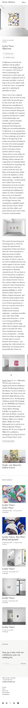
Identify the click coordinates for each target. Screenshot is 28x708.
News (3, 689)
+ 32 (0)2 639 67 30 (7, 679)
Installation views (9, 57)
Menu (24, 2)
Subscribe (23, 663)
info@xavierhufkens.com (8, 681)
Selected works (9, 53)
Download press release (8, 440)
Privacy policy (6, 692)
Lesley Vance (17, 67)
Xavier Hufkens (8, 2)
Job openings (5, 694)
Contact (4, 687)
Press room (5, 691)
